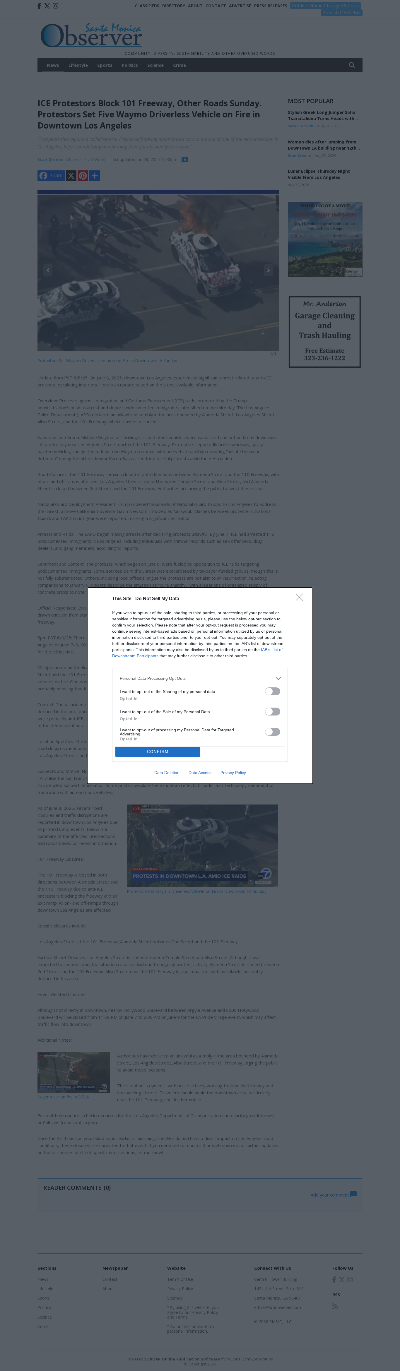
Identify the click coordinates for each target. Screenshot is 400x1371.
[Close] (301, 599)
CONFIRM (158, 751)
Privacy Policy (233, 772)
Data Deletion (167, 772)
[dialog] (200, 686)
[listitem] (200, 678)
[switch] (272, 691)
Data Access (200, 772)
